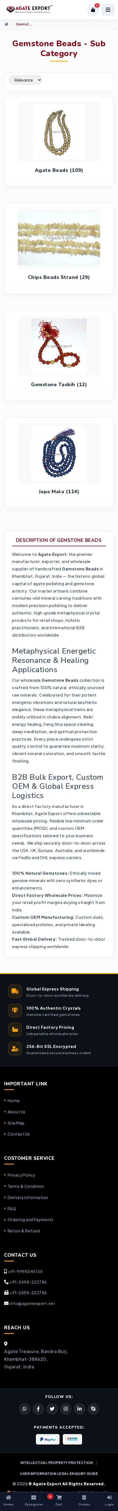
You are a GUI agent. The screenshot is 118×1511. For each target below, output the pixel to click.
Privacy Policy (21, 1174)
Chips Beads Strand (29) (59, 277)
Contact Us (19, 1133)
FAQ (12, 1208)
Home (14, 1100)
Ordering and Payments (30, 1219)
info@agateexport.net (32, 1303)
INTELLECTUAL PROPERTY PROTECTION (56, 1463)
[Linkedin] (79, 1408)
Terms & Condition (26, 1186)
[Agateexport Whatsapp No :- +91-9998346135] (24, 1408)
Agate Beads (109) (59, 170)
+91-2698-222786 (28, 1281)
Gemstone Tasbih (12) (59, 384)
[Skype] (93, 1408)
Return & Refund (24, 1230)
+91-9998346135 (25, 1271)
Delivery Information (28, 1197)
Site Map (16, 1122)
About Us (17, 1111)
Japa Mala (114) (59, 491)
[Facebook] (52, 1408)
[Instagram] (65, 1408)
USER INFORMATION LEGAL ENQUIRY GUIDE (59, 1474)
